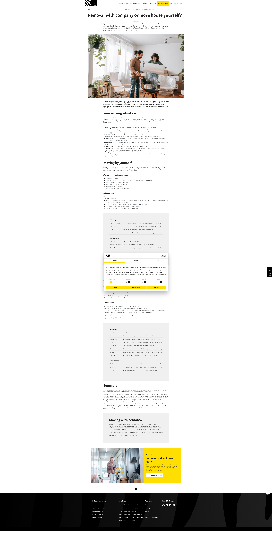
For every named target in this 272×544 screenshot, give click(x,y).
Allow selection (136, 287)
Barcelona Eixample (124, 505)
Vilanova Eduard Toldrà (125, 514)
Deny (115, 287)
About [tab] (157, 260)
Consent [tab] (115, 260)
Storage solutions (124, 3)
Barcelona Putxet (136, 505)
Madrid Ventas (122, 520)
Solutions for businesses (98, 508)
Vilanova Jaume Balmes (138, 514)
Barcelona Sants (123, 508)
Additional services (135, 3)
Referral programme (150, 508)
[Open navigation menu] (185, 3)
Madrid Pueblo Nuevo (137, 517)
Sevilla (133, 520)
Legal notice (159, 528)
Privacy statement (169, 528)
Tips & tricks (152, 3)
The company (148, 505)
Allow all (156, 287)
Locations (144, 3)
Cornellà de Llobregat (124, 511)
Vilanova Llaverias (123, 517)
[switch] (128, 282)
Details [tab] (136, 260)
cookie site (150, 272)
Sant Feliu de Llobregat (138, 508)
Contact (147, 511)
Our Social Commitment (151, 517)
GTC (179, 528)
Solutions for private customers (100, 505)
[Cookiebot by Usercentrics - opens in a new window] (160, 256)
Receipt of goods (97, 517)
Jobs (146, 514)
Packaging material (97, 511)
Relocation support (97, 514)
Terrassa (134, 511)
